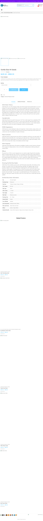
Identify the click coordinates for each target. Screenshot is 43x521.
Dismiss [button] (41, 1)
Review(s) (7, 72)
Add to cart (13, 89)
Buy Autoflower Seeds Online (6, 329)
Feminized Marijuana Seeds (8, 12)
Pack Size (2, 83)
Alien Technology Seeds (5, 273)
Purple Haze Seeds (4, 388)
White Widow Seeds (4, 445)
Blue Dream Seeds (4, 503)
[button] (40, 59)
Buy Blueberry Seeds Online (6, 330)
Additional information (21, 101)
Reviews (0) (29, 101)
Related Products (21, 218)
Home (2, 12)
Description (13, 101)
